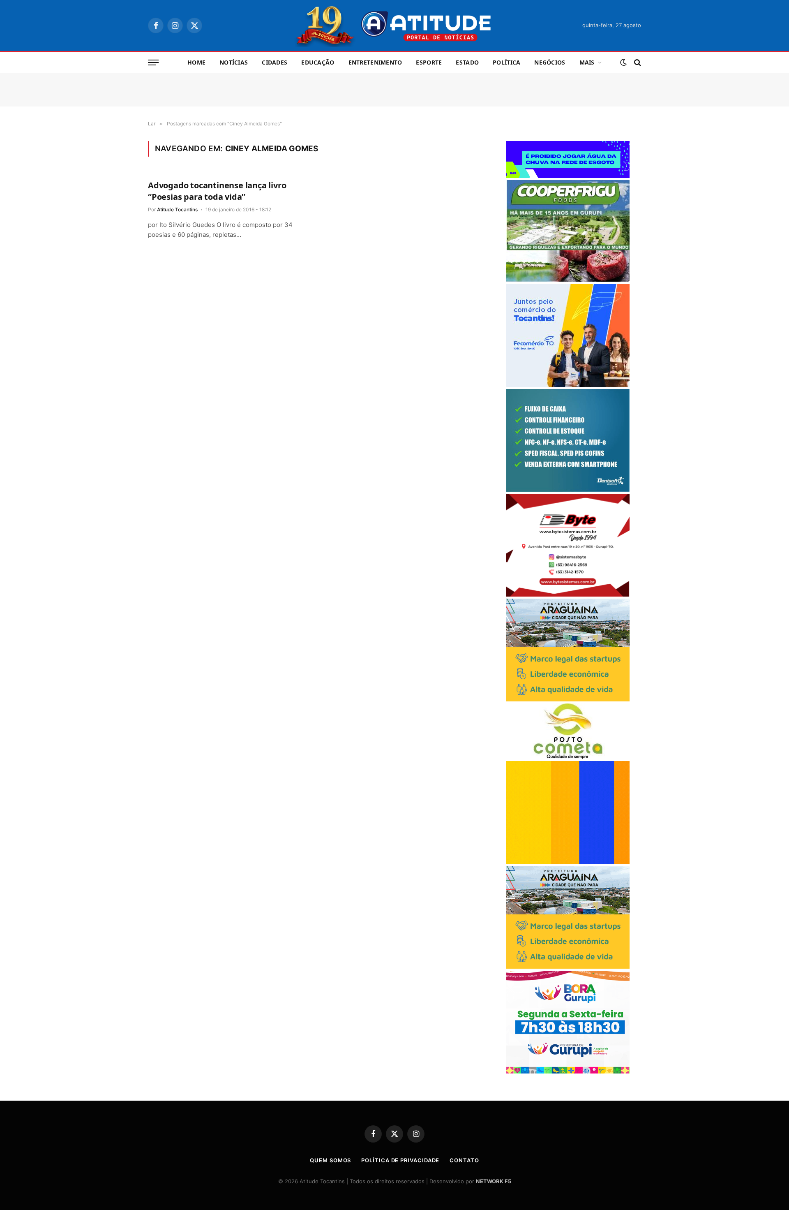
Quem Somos (330, 1160)
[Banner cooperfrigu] (568, 279)
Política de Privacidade (400, 1160)
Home (196, 62)
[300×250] (568, 861)
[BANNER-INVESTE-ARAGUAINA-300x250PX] (568, 699)
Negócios (549, 62)
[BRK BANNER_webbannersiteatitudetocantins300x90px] (568, 175)
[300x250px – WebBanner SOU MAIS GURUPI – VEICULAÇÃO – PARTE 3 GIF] (568, 1071)
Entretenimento (375, 62)
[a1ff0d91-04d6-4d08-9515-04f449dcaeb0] (568, 384)
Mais (587, 62)
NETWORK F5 (493, 1181)
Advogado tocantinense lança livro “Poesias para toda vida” (217, 191)
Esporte (429, 62)
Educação (317, 62)
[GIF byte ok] (568, 594)
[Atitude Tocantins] (395, 25)
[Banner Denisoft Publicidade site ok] (568, 489)
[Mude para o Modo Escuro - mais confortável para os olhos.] (623, 62)
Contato (464, 1160)
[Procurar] (636, 62)
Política (506, 62)
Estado (467, 62)
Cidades (274, 62)
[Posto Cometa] (568, 756)
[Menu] (153, 62)
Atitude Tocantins (177, 209)
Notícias (233, 62)
